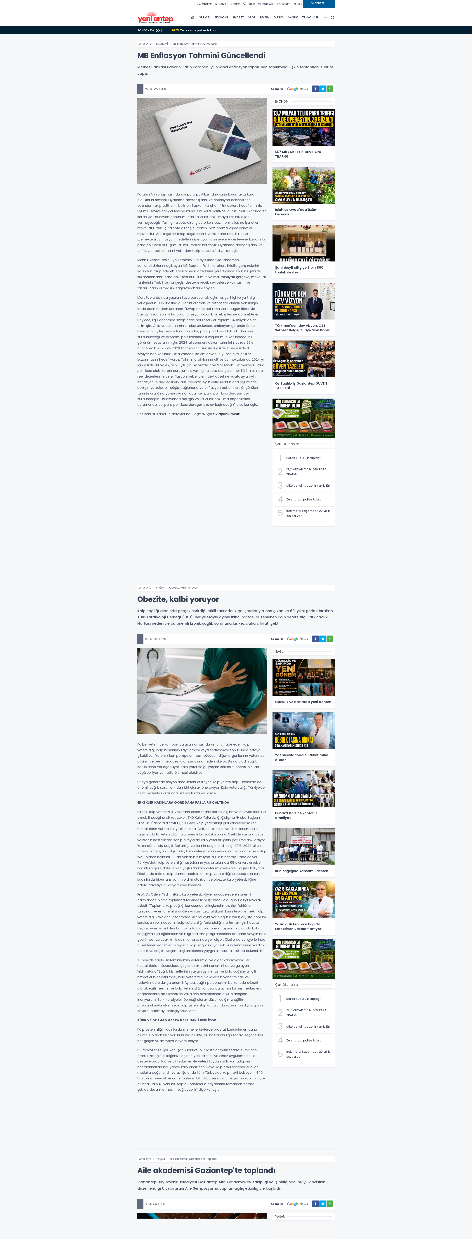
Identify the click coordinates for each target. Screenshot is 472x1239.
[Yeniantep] (155, 17)
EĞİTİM (265, 17)
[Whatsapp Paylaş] (330, 88)
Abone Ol (277, 89)
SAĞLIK (293, 17)
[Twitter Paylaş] (322, 88)
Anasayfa (145, 44)
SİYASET (238, 17)
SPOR (252, 17)
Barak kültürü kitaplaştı (194, 30)
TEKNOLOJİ (310, 17)
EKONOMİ (221, 17)
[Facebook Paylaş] (315, 88)
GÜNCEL (204, 17)
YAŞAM (160, 1159)
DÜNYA (279, 17)
